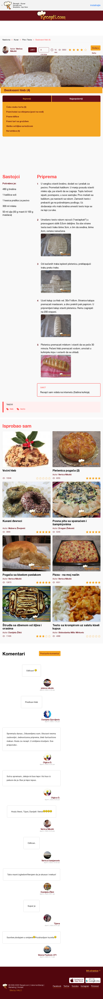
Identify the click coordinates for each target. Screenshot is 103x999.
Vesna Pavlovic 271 (47, 955)
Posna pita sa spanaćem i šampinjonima (77, 507)
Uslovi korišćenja (37, 985)
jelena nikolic (47, 688)
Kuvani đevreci (27, 507)
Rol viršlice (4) (13, 131)
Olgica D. (47, 762)
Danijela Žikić (47, 892)
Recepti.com (51, 15)
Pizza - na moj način (77, 559)
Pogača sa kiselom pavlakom (27, 559)
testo (22, 409)
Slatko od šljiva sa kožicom (19, 126)
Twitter (66, 986)
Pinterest (95, 986)
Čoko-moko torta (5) (16, 107)
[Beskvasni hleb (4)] (67, 245)
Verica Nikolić (16, 49)
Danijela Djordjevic (50, 719)
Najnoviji (27, 98)
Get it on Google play (92, 980)
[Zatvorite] (2, 5)
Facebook (57, 986)
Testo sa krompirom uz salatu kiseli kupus (77, 611)
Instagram (85, 986)
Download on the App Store (76, 980)
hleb (11, 409)
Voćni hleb (27, 455)
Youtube (75, 986)
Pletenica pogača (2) (77, 455)
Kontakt (20, 987)
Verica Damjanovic (51, 860)
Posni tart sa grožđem (17, 121)
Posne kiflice (12, 116)
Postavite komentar (49, 653)
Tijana (57, 923)
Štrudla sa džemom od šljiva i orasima (27, 611)
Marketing (12, 987)
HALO (19, 990)
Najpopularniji (76, 98)
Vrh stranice (92, 970)
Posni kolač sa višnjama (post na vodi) (25, 112)
